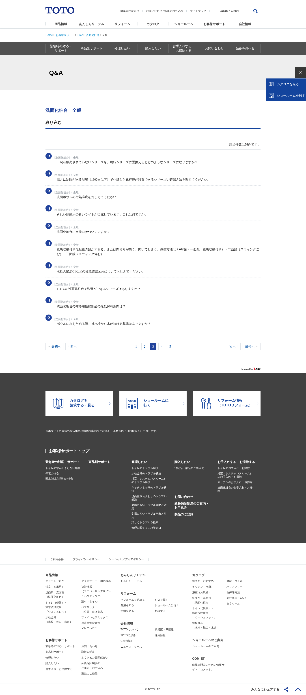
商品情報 (61, 24)
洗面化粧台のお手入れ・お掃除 (235, 489)
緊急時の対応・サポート (62, 462)
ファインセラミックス (94, 617)
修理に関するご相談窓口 (146, 527)
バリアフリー (234, 586)
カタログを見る (288, 84)
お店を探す (161, 599)
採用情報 (160, 635)
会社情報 (245, 24)
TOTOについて (129, 629)
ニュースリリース (131, 646)
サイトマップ (198, 11)
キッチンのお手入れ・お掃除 (235, 482)
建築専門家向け (129, 11)
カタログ (153, 24)
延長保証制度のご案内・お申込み (192, 505)
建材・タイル (89, 601)
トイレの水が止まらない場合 (62, 468)
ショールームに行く (167, 605)
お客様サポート (214, 24)
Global (235, 11)
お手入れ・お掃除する (58, 669)
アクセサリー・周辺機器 (96, 581)
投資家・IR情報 (164, 629)
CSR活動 (126, 640)
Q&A (80, 35)
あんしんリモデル (91, 24)
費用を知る (127, 605)
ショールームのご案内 (208, 640)
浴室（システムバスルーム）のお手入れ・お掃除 (235, 475)
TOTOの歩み (128, 635)
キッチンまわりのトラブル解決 (148, 489)
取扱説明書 (88, 651)
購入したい (182, 462)
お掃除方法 (233, 592)
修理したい (139, 462)
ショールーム (183, 24)
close (300, 72)
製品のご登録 (184, 514)
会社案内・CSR (236, 598)
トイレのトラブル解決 (144, 468)
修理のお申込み (173, 11)
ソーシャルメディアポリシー (126, 559)
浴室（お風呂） (54, 586)
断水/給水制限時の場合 (59, 478)
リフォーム (122, 24)
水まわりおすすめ (203, 581)
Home (49, 35)
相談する (160, 611)
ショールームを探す (291, 95)
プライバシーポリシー (86, 559)
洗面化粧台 (92, 35)
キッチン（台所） (56, 581)
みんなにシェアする (265, 689)
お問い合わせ (154, 11)
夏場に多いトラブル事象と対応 (148, 506)
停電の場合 (52, 473)
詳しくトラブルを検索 (144, 522)
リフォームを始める (133, 599)
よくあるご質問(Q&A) (94, 657)
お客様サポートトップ (69, 451)
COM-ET (198, 658)
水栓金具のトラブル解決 (146, 473)
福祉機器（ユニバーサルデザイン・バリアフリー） (96, 591)
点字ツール (233, 603)
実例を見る (127, 611)
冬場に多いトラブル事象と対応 (148, 515)
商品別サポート (99, 462)
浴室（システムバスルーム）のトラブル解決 (148, 480)
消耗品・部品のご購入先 (189, 468)
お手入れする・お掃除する (236, 462)
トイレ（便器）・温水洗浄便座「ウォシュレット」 (57, 607)
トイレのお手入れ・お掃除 (234, 468)
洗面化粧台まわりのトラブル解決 (148, 498)
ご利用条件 (57, 559)
